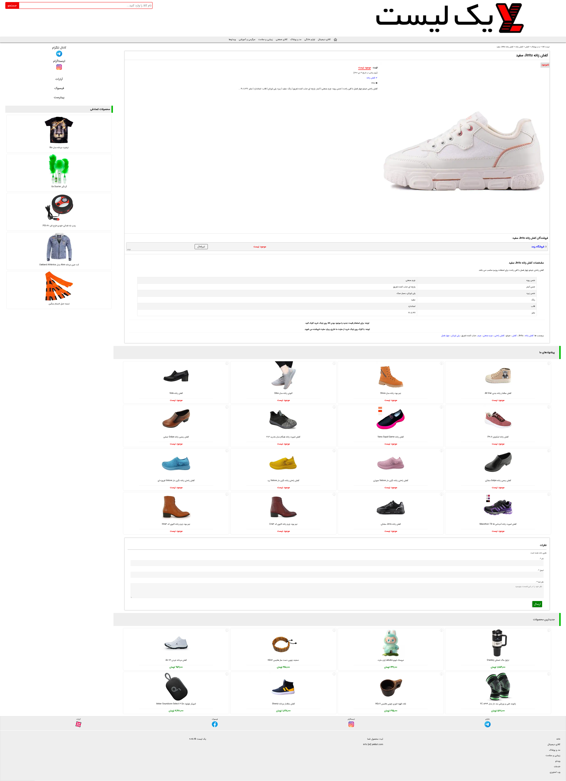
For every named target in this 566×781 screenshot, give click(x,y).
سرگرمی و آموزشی (247, 39)
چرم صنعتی (488, 335)
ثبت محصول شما (375, 739)
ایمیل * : (540, 570)
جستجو (12, 5)
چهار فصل (445, 335)
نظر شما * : (540, 582)
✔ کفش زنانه (372, 77)
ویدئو (557, 761)
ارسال (537, 604)
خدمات (557, 766)
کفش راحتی (499, 335)
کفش (514, 335)
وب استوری (555, 772)
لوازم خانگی (309, 39)
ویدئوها (232, 39)
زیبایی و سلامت (265, 39)
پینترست (59, 97)
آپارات (59, 79)
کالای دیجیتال (324, 39)
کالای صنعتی (281, 39)
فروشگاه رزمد (537, 247)
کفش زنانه (529, 335)
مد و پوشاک (295, 39)
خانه (558, 739)
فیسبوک (59, 88)
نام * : (541, 558)
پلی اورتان (455, 335)
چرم (479, 335)
